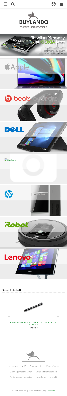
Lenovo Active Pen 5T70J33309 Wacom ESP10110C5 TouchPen (33, 323)
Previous (9, 316)
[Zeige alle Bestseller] (20, 290)
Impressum (12, 366)
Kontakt (53, 377)
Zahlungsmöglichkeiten (21, 371)
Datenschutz (36, 366)
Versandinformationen (46, 371)
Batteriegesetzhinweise (21, 377)
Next (58, 316)
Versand (51, 391)
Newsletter (41, 377)
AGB (24, 366)
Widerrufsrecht (53, 366)
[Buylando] (33, 20)
